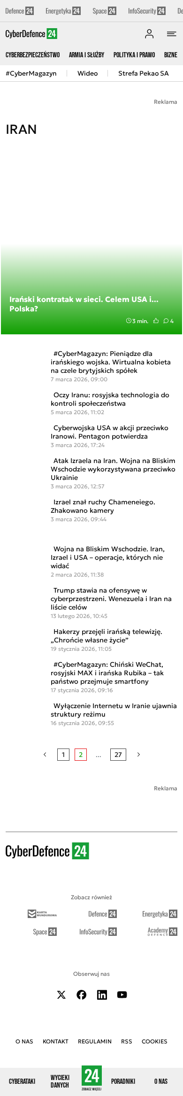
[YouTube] (122, 994)
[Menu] (171, 33)
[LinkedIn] (101, 994)
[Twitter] (61, 994)
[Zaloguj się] (149, 33)
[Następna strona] (138, 755)
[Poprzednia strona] (45, 755)
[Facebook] (81, 994)
